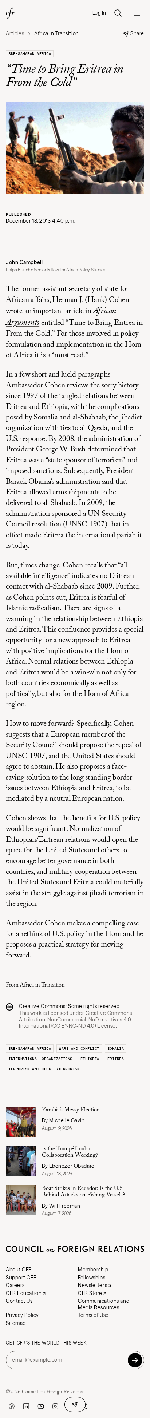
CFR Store (90, 1293)
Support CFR (21, 1277)
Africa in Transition (42, 985)
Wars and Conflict (79, 1048)
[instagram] (55, 1406)
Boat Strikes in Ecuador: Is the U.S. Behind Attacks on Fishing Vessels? (83, 1192)
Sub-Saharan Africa (29, 53)
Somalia (115, 1048)
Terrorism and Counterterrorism (43, 1069)
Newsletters (92, 1285)
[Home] (10, 13)
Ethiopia (89, 1058)
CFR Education (24, 1293)
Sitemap (16, 1323)
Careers (15, 1285)
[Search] (118, 13)
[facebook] (11, 1406)
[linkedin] (26, 1406)
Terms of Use (93, 1315)
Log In (99, 13)
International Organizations (40, 1058)
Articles (15, 34)
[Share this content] (75, 1404)
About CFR (19, 1269)
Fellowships (91, 1277)
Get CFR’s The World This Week (46, 1343)
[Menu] (137, 13)
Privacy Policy (22, 1315)
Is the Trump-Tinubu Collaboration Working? (70, 1152)
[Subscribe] (135, 1360)
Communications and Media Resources (103, 1304)
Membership (93, 1269)
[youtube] (41, 1406)
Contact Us (19, 1301)
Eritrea (115, 1058)
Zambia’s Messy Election (71, 1110)
